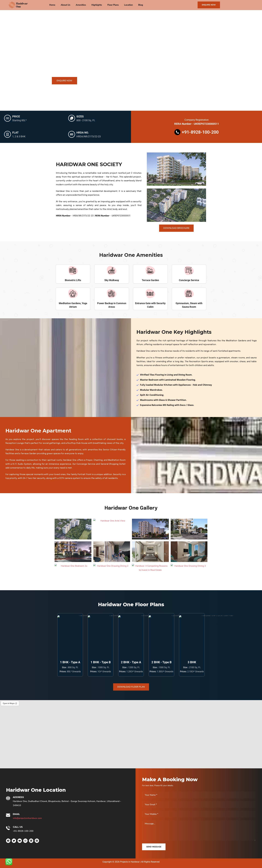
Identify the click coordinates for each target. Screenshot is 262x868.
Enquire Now (209, 5)
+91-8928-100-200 (200, 132)
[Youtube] (19, 841)
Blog (140, 4)
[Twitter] (14, 841)
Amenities (81, 4)
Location (128, 4)
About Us (65, 4)
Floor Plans (113, 4)
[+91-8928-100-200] (177, 132)
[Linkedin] (31, 841)
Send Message (153, 846)
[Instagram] (25, 841)
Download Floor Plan (131, 686)
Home (52, 4)
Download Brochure (176, 228)
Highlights (96, 4)
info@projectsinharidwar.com (27, 818)
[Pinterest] (37, 841)
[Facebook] (8, 841)
